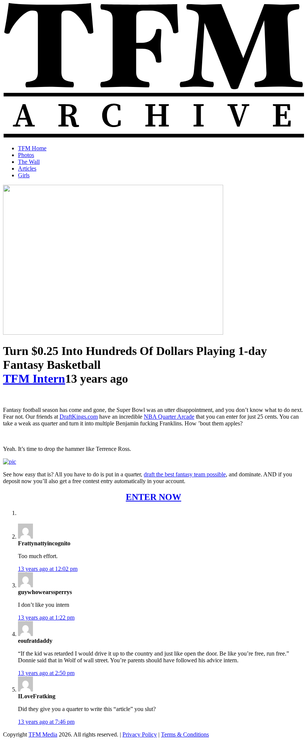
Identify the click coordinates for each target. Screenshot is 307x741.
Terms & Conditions (185, 734)
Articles (27, 168)
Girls (24, 175)
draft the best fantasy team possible (185, 474)
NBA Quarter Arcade (169, 416)
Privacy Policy (139, 734)
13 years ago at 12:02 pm (47, 569)
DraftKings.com (79, 416)
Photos (26, 155)
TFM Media (42, 734)
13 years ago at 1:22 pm (46, 617)
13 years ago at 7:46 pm (46, 722)
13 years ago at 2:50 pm (46, 673)
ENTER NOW (153, 497)
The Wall (29, 162)
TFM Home (32, 148)
